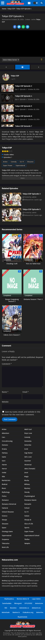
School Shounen (8, 512)
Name (5, 392)
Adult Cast (28, 429)
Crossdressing (7, 441)
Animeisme (39, 603)
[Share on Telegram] (28, 27)
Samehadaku (6, 603)
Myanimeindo (22, 617)
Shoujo (4, 520)
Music (4, 488)
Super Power (7, 165)
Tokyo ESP (15, 76)
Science (4, 516)
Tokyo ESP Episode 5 (31, 209)
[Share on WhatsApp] (23, 27)
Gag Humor (28, 453)
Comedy (13, 162)
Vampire (27, 543)
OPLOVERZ (28, 603)
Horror (4, 469)
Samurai (5, 508)
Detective (27, 445)
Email (25, 392)
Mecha (26, 480)
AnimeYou (39, 612)
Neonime (13, 608)
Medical (4, 484)
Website (5, 402)
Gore (3, 461)
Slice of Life (28, 524)
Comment (7, 364)
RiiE (5, 608)
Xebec (12, 155)
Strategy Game (7, 531)
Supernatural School (31, 535)
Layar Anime (36, 599)
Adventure (5, 433)
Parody (27, 492)
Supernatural (20, 165)
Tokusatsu (5, 543)
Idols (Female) (29, 469)
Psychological (29, 496)
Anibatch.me (36, 608)
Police (4, 496)
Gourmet (27, 461)
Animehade (6, 612)
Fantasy (5, 453)
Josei (26, 472)
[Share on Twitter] (19, 27)
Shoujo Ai (27, 520)
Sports (26, 528)
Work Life (5, 547)
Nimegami (18, 603)
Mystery (27, 488)
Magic (26, 476)
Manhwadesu (9, 599)
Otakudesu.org (28, 612)
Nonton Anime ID (23, 599)
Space (4, 528)
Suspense (5, 539)
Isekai (4, 472)
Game (4, 457)
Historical (28, 465)
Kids (3, 476)
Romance (5, 500)
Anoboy (4, 581)
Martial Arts (6, 480)
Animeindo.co (24, 608)
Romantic (27, 504)
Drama (4, 449)
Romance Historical (9, 504)
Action (5, 162)
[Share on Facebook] (15, 27)
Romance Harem (30, 500)
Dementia (27, 441)
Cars (3, 437)
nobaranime (20, 566)
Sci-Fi (22, 162)
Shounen (30, 162)
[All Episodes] (22, 67)
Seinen (26, 516)
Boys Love (28, 433)
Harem (4, 465)
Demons (5, 445)
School (27, 508)
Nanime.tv (16, 612)
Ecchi (26, 449)
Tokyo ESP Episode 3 (31, 194)
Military (27, 484)
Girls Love (28, 457)
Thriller (27, 539)
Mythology (6, 492)
